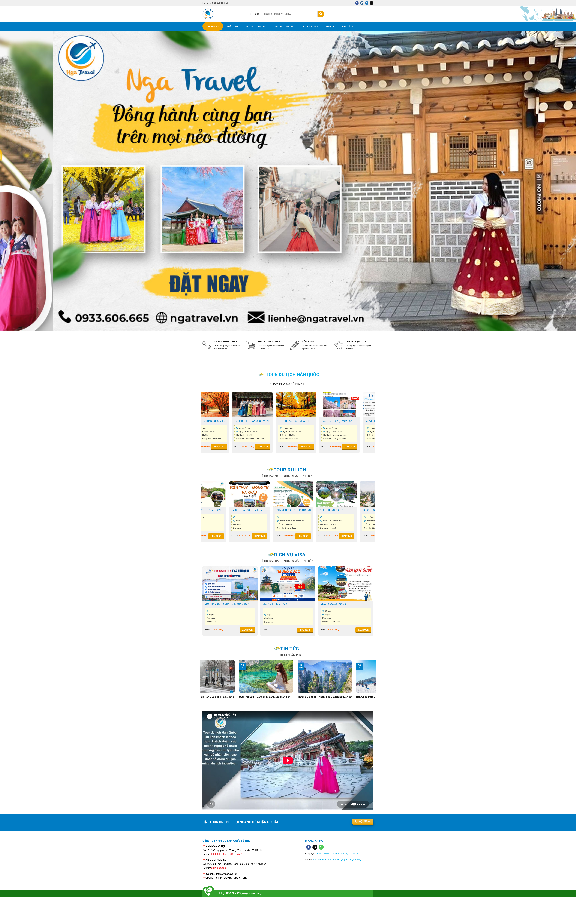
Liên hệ (330, 26)
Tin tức (346, 26)
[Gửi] (321, 14)
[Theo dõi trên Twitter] (366, 3)
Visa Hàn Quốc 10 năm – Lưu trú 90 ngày (227, 603)
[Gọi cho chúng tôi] (321, 847)
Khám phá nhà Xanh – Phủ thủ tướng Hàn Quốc (272, 699)
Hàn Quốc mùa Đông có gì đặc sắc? (210, 697)
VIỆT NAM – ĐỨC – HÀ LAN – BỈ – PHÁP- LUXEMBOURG (289, 510)
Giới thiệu (233, 26)
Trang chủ (212, 26)
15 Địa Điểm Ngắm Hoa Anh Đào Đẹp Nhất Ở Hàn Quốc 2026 (332, 699)
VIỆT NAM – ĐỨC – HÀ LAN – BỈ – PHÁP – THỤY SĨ (245, 510)
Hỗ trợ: (239, 893)
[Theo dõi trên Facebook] (357, 3)
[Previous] (15, 181)
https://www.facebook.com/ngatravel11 (336, 853)
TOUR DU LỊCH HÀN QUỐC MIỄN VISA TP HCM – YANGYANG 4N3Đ (341, 421)
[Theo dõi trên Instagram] (362, 3)
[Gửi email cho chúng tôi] (371, 3)
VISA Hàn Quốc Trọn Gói (333, 603)
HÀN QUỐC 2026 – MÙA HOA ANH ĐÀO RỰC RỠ (330, 510)
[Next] (560, 181)
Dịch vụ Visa (308, 26)
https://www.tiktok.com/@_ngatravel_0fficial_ (337, 859)
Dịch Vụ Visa (290, 554)
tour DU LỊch (290, 469)
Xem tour (222, 447)
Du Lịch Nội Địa (284, 26)
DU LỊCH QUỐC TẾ (256, 26)
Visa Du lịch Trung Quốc (275, 604)
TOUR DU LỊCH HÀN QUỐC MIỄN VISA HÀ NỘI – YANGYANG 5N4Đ (298, 421)
